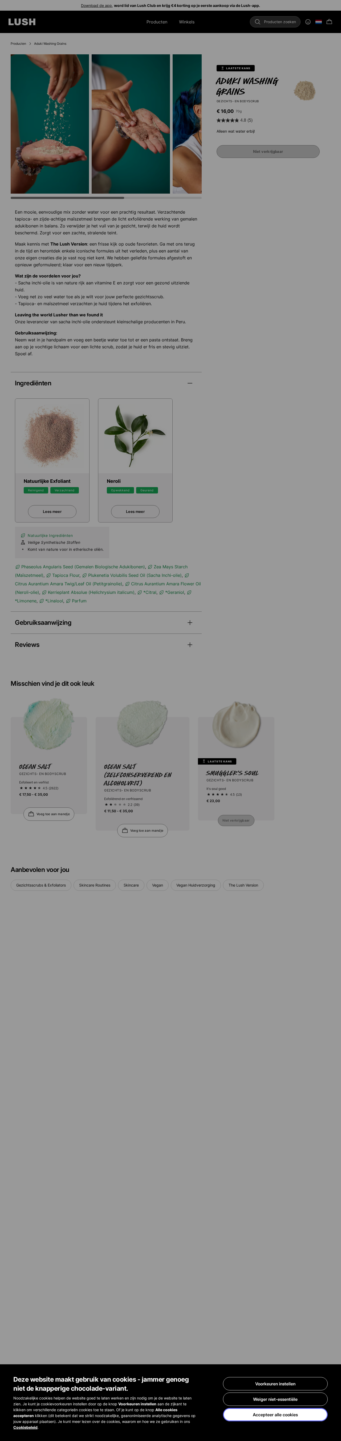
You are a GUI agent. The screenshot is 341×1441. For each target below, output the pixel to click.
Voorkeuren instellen (275, 1383)
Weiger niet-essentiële (275, 1399)
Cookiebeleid (25, 1427)
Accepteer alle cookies (275, 1414)
